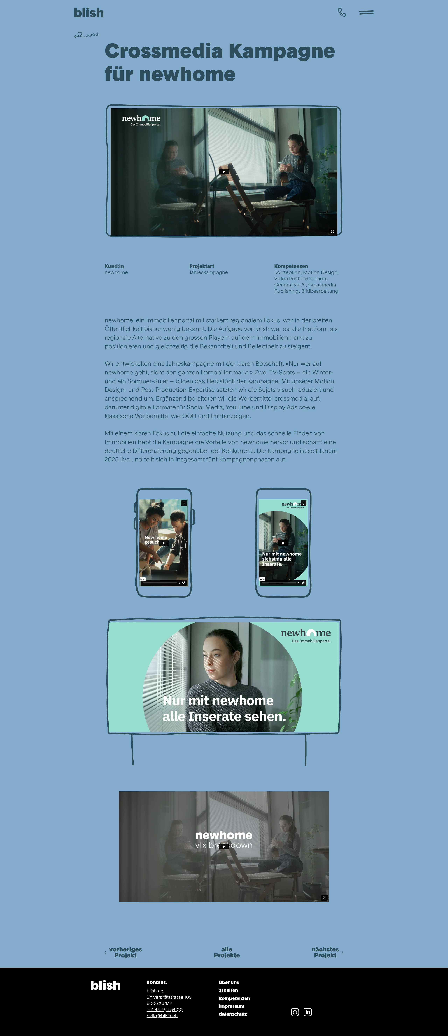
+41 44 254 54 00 (165, 1010)
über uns (229, 983)
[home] (88, 13)
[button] (366, 13)
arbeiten (228, 990)
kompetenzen (234, 998)
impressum (231, 1006)
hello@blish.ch (162, 1016)
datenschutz (233, 1014)
